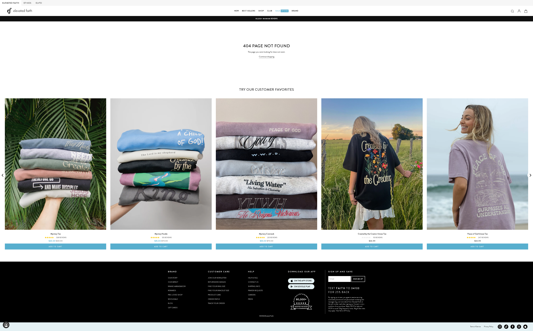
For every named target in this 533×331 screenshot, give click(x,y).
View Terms (339, 310)
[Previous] (3, 175)
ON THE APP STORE (303, 280)
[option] (266, 18)
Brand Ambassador (177, 286)
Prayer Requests (255, 290)
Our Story (172, 278)
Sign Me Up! (358, 279)
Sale (281, 10)
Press (250, 299)
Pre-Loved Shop (175, 295)
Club (269, 10)
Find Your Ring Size (216, 286)
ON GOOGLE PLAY (302, 286)
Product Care (214, 295)
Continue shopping (266, 56)
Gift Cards (172, 307)
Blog (170, 303)
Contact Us (253, 282)
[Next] (530, 175)
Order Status (214, 299)
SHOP (261, 10)
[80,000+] (301, 309)
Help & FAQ (253, 278)
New (236, 10)
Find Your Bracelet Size (218, 290)
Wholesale (173, 299)
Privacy (347, 310)
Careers (251, 295)
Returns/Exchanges (217, 282)
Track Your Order (216, 303)
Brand (295, 10)
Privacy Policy (488, 326)
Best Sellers (248, 10)
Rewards (172, 290)
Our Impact (173, 282)
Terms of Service (475, 326)
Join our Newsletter (217, 278)
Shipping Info (254, 286)
